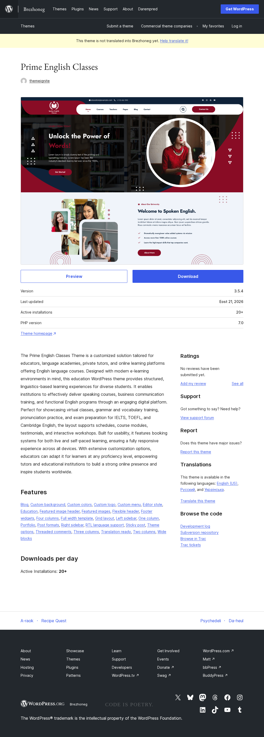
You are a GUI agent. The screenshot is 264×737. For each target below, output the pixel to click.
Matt (209, 659)
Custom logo (105, 504)
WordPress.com (218, 651)
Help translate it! (174, 41)
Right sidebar (72, 525)
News (25, 659)
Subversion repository (199, 532)
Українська (214, 489)
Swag (164, 675)
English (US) (227, 483)
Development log (195, 526)
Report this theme (195, 452)
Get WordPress (240, 9)
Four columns (47, 518)
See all (237, 383)
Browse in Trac (193, 538)
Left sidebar (126, 518)
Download (188, 276)
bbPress (212, 667)
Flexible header (125, 511)
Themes (28, 26)
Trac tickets (190, 545)
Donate (165, 667)
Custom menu (129, 504)
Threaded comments (53, 531)
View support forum (197, 417)
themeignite (39, 81)
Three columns (86, 531)
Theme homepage (36, 333)
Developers (122, 667)
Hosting (27, 667)
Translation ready (116, 531)
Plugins (72, 667)
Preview (74, 276)
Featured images (96, 511)
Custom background (47, 504)
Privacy (27, 675)
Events (163, 659)
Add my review (193, 383)
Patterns (73, 675)
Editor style (152, 504)
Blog (24, 504)
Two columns (144, 531)
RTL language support (105, 525)
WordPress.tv (125, 675)
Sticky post (135, 525)
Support (119, 659)
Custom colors (79, 504)
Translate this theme (197, 501)
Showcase (75, 651)
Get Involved (168, 651)
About (26, 651)
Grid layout (104, 518)
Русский (187, 489)
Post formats (48, 525)
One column (148, 518)
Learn (116, 651)
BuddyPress (215, 675)
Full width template (77, 518)
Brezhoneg (78, 704)
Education (29, 511)
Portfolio (28, 525)
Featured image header (60, 511)
